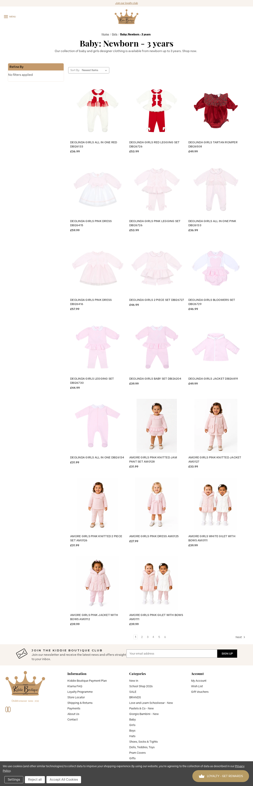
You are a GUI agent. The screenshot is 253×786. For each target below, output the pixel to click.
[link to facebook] (7, 709)
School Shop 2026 (141, 686)
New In (133, 680)
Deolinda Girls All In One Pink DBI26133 (212, 223)
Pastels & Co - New (141, 708)
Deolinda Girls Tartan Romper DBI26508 (213, 144)
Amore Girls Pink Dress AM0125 (154, 536)
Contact (72, 719)
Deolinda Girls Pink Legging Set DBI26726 (155, 223)
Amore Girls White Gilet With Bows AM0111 (211, 538)
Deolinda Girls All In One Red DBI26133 (93, 144)
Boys (132, 730)
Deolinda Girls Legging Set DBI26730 (92, 380)
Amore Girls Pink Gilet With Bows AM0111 (156, 617)
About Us (73, 714)
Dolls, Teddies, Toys (142, 747)
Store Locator (76, 697)
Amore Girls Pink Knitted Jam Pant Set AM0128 (153, 459)
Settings (14, 779)
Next (239, 637)
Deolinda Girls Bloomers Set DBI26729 (211, 302)
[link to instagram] (9, 709)
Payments (73, 708)
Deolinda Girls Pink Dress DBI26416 (91, 302)
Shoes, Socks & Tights (143, 741)
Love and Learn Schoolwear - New (151, 702)
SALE (132, 691)
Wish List (197, 686)
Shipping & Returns (80, 702)
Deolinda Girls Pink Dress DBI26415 (91, 223)
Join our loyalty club (126, 3)
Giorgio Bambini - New (144, 714)
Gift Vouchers (200, 691)
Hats (132, 736)
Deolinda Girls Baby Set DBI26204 (155, 378)
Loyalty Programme (80, 691)
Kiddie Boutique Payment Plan (87, 680)
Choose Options (97, 110)
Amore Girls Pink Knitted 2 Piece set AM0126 (96, 538)
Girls (132, 725)
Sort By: (75, 70)
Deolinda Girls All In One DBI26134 (97, 457)
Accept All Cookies (64, 779)
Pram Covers (137, 752)
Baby (132, 719)
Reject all (35, 779)
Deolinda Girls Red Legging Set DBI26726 (154, 144)
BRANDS (135, 697)
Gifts (132, 758)
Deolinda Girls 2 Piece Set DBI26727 (156, 299)
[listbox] (95, 70)
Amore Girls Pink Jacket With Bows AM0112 (94, 617)
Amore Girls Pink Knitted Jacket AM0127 (214, 459)
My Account (198, 680)
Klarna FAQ (74, 686)
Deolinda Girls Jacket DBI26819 (213, 378)
